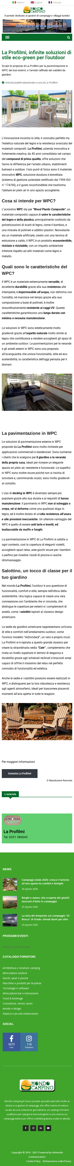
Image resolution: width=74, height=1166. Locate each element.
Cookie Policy (33, 1161)
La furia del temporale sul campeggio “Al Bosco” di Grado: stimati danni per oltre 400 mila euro (46, 919)
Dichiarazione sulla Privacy (57, 1161)
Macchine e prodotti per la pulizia (22, 983)
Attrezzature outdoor (15, 973)
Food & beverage (13, 998)
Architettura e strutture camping (21, 968)
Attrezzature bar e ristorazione (20, 993)
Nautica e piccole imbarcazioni (20, 1013)
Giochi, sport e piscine (15, 978)
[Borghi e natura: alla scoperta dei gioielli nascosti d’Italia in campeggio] (11, 903)
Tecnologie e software (16, 988)
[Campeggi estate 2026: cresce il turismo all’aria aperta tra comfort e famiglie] (11, 885)
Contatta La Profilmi (19, 773)
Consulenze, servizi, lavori (18, 1003)
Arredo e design (12, 1008)
